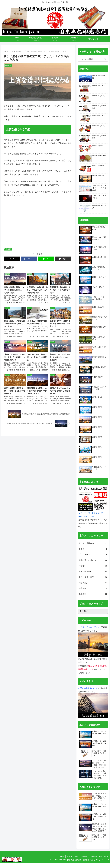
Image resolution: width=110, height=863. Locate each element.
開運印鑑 (8, 249)
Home (62, 856)
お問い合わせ (103, 856)
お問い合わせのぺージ (88, 688)
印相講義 (84, 856)
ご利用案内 (93, 856)
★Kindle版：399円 (86, 516)
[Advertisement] (37, 223)
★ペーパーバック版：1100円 (91, 513)
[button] (63, 259)
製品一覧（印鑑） (73, 856)
